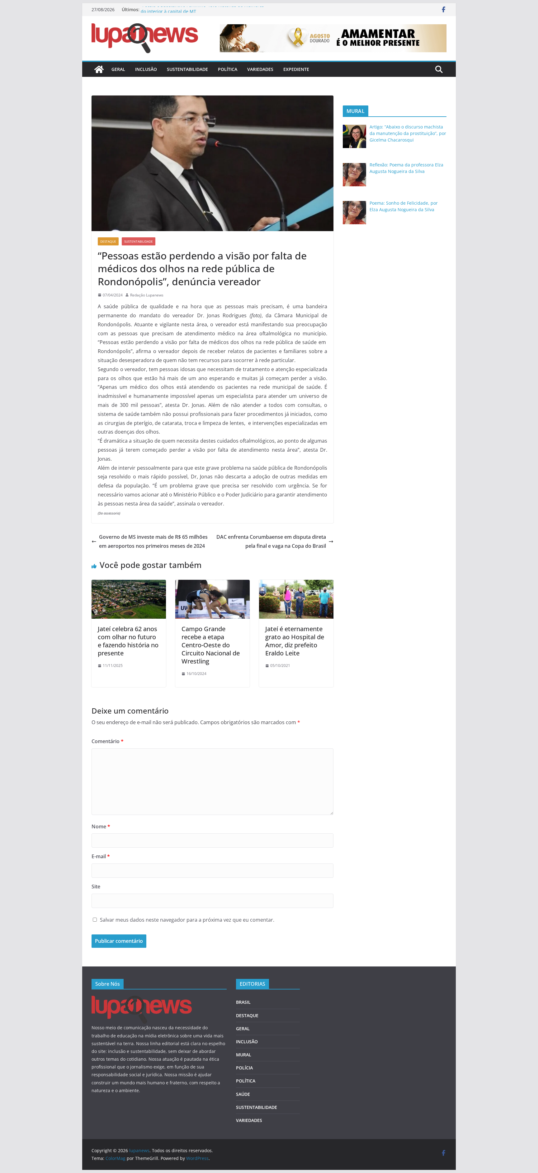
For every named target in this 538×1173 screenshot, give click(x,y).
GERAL (118, 69)
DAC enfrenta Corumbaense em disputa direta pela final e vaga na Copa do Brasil (271, 541)
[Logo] (142, 1000)
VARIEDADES (260, 69)
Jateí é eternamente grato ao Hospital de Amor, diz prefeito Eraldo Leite (294, 641)
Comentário (108, 741)
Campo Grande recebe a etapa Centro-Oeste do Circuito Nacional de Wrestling (211, 645)
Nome (101, 826)
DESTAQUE (108, 241)
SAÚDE (243, 1094)
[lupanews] (99, 69)
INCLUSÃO (146, 69)
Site (96, 886)
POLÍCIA (244, 1068)
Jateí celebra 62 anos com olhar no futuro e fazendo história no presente (128, 641)
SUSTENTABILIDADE (187, 69)
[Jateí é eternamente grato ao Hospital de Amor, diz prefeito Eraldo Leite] (296, 584)
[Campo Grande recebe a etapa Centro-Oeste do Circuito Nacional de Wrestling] (212, 584)
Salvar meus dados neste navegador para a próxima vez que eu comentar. (187, 919)
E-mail (101, 856)
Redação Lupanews (146, 295)
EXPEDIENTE (296, 69)
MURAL (243, 1055)
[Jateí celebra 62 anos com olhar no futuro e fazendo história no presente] (129, 584)
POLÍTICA (227, 69)
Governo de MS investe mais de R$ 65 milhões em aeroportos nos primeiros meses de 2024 (153, 541)
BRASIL (243, 1002)
